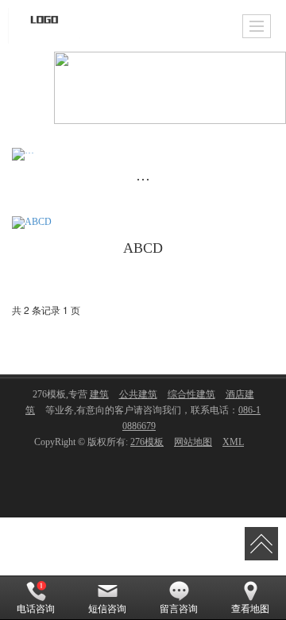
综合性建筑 (191, 394)
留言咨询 (179, 608)
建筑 (99, 394)
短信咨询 (107, 608)
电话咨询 (36, 608)
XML (233, 442)
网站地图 (193, 442)
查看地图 (250, 608)
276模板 (147, 442)
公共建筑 (138, 394)
